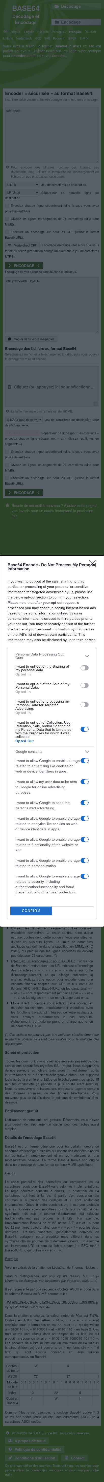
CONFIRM (31, 911)
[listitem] (52, 656)
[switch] (85, 667)
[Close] (94, 565)
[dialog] (52, 741)
